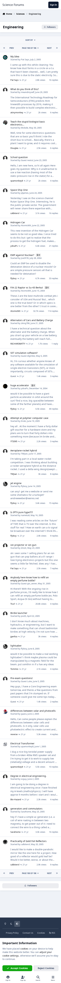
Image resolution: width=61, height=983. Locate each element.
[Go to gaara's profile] (5, 711)
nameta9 (25, 515)
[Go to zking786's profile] (5, 321)
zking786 (25, 323)
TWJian (24, 453)
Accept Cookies (19, 968)
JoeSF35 (25, 258)
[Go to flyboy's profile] (5, 484)
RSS (53, 932)
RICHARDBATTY (17, 343)
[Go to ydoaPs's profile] (5, 386)
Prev (11, 48)
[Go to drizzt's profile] (5, 545)
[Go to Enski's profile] (5, 419)
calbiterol (14, 213)
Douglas (14, 148)
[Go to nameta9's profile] (5, 513)
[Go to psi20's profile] (5, 614)
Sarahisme (26, 811)
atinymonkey (16, 112)
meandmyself (27, 92)
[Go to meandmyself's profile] (5, 90)
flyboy (13, 278)
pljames (24, 192)
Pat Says (25, 59)
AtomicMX (26, 225)
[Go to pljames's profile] (5, 190)
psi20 (23, 615)
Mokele (24, 127)
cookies (24, 948)
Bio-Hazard (15, 799)
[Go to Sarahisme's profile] (5, 809)
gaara (24, 713)
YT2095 (13, 441)
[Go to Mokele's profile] (5, 122)
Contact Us (28, 932)
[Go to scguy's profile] (5, 777)
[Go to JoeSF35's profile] (5, 256)
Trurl (12, 603)
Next (49, 48)
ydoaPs (14, 245)
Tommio (14, 668)
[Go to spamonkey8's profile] (5, 744)
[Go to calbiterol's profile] (5, 842)
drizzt (23, 547)
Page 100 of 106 (29, 48)
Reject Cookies (46, 968)
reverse (14, 734)
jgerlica (13, 636)
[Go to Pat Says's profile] (5, 57)
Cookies (41, 932)
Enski (23, 421)
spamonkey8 (16, 180)
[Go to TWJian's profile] (5, 451)
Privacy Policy (12, 932)
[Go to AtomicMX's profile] (5, 223)
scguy (24, 778)
